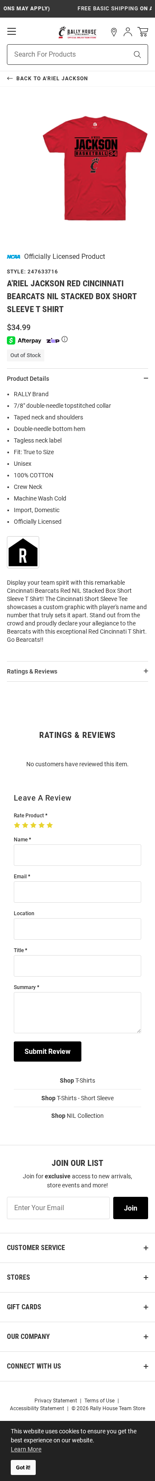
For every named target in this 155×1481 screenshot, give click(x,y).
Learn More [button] (26, 1449)
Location (24, 914)
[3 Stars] (34, 825)
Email (20, 877)
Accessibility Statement (37, 1408)
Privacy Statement (55, 1401)
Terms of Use (99, 1401)
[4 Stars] (42, 825)
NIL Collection (77, 1115)
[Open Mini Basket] (142, 32)
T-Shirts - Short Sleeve (77, 1098)
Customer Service (36, 1248)
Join (130, 1208)
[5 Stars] (50, 825)
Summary (25, 987)
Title (19, 950)
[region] (77, 519)
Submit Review (48, 1051)
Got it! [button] (23, 1467)
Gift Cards (24, 1307)
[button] (114, 32)
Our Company (28, 1336)
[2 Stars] (26, 825)
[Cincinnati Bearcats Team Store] (77, 32)
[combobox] (56, 54)
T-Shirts (77, 1080)
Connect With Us (34, 1366)
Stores (18, 1277)
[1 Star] (18, 825)
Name (21, 840)
